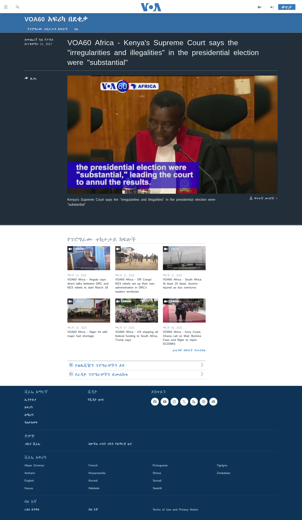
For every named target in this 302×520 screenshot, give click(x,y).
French (93, 465)
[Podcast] (203, 402)
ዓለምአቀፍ (31, 422)
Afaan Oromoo (34, 465)
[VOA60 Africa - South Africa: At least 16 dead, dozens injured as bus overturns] (184, 258)
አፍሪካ (28, 407)
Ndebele (94, 488)
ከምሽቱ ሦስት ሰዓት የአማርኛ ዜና (110, 444)
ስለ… (77, 29)
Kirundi (93, 480)
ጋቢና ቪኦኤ (32, 444)
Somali (157, 480)
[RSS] (194, 402)
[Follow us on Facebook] (155, 402)
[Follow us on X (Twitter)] (184, 402)
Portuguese (160, 465)
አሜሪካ (28, 415)
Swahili (157, 488)
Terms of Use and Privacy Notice (175, 509)
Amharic (29, 473)
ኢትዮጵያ (30, 400)
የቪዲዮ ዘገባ (96, 400)
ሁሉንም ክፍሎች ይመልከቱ (189, 350)
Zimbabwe (223, 473)
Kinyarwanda (97, 473)
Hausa (28, 488)
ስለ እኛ (93, 509)
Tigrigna (222, 465)
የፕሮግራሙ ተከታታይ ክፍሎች (48, 29)
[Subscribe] (213, 402)
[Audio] (272, 7)
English (29, 480)
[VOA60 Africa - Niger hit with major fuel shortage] (88, 311)
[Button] (31, 79)
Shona (157, 473)
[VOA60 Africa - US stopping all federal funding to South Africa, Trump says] (136, 311)
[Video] (259, 7)
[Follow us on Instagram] (174, 402)
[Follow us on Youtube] (164, 402)
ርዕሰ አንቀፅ (31, 509)
